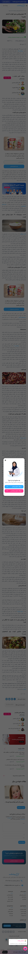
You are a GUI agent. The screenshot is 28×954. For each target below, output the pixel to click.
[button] (5, 460)
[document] (14, 477)
